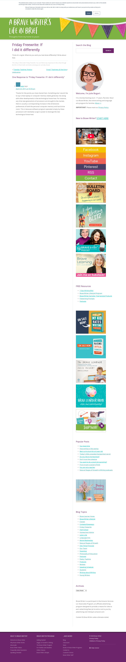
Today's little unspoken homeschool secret (95, 454)
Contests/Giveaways (87, 524)
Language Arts (85, 538)
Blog (64, 640)
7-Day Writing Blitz (86, 291)
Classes (82, 522)
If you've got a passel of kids (90, 465)
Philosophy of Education (88, 554)
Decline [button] (97, 13)
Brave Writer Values (16, 647)
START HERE (102, 118)
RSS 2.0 (16, 65)
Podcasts (83, 301)
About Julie (13, 645)
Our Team (83, 548)
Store (64, 645)
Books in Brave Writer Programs (72, 647)
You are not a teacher (87, 467)
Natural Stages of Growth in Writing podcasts (96, 470)
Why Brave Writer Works (17, 642)
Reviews (82, 564)
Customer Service (68, 652)
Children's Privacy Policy (97, 641)
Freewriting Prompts (87, 299)
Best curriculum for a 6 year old (91, 451)
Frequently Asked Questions (18, 650)
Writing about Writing (88, 572)
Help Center (95, 648)
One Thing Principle (87, 546)
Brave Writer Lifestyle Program (91, 293)
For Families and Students (44, 647)
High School (84, 530)
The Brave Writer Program (44, 645)
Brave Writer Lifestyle (87, 519)
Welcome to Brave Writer (17, 640)
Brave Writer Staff (68, 655)
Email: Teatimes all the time (56, 69)
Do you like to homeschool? (89, 457)
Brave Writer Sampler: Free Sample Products (96, 296)
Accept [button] (88, 13)
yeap (22, 86)
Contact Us (66, 650)
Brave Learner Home (87, 516)
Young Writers (85, 575)
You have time (85, 446)
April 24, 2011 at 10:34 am (25, 89)
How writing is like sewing (89, 449)
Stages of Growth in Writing (45, 642)
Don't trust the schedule (88, 459)
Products (83, 562)
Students (83, 570)
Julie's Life (83, 535)
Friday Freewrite (31, 63)
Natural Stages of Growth (89, 543)
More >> (98, 103)
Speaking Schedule (86, 567)
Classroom (66, 642)
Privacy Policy (103, 107)
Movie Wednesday (86, 540)
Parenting (83, 551)
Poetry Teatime (85, 559)
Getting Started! (41, 640)
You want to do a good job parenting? (93, 462)
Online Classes (41, 650)
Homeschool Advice (87, 532)
